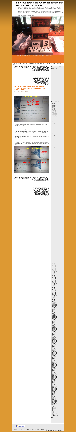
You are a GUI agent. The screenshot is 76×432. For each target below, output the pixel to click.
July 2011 (53, 285)
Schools (53, 411)
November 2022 (54, 150)
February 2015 (54, 242)
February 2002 (54, 398)
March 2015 (54, 241)
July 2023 (53, 142)
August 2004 (54, 368)
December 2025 (54, 113)
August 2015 (54, 236)
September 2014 (54, 247)
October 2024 (54, 127)
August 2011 (54, 284)
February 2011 (54, 290)
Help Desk (53, 410)
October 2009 (54, 306)
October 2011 (54, 282)
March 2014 (54, 253)
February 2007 (54, 338)
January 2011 (54, 291)
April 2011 (53, 288)
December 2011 (54, 280)
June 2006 (53, 346)
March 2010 (54, 301)
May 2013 (53, 263)
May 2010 (53, 299)
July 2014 (53, 249)
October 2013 (54, 258)
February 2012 (54, 278)
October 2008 (54, 318)
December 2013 (54, 256)
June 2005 (53, 358)
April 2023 (53, 145)
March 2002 (54, 397)
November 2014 (54, 245)
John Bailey (26, 91)
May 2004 (53, 371)
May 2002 (53, 395)
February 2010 (54, 302)
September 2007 (54, 331)
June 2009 (53, 310)
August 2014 (54, 248)
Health (53, 409)
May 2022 (53, 156)
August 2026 (54, 105)
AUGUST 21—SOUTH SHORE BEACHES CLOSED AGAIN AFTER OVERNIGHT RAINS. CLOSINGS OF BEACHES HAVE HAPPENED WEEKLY (57, 78)
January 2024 (54, 136)
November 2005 (54, 353)
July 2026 (53, 106)
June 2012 (53, 274)
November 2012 (54, 269)
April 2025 (53, 121)
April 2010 (53, 300)
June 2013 (53, 262)
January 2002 (54, 399)
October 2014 (54, 246)
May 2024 (53, 132)
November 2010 (54, 293)
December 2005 (54, 352)
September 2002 (54, 391)
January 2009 (54, 315)
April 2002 (53, 396)
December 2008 (54, 316)
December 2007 (54, 328)
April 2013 (53, 264)
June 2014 (53, 250)
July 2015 (53, 237)
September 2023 (54, 140)
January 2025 (54, 124)
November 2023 (54, 138)
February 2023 (54, 147)
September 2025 (54, 116)
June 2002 (53, 394)
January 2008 (54, 327)
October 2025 (54, 115)
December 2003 (54, 376)
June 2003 (53, 382)
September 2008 (54, 319)
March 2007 (54, 337)
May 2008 (53, 323)
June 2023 (53, 143)
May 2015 (53, 239)
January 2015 (54, 243)
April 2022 (53, 157)
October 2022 (54, 151)
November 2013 (54, 257)
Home (15, 55)
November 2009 (54, 305)
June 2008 (53, 322)
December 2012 (54, 268)
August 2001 (54, 404)
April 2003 (53, 384)
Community (54, 407)
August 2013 (54, 260)
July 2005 (53, 357)
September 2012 (54, 271)
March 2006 (54, 349)
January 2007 (54, 339)
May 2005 (53, 359)
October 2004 (54, 366)
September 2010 (54, 295)
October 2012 (54, 270)
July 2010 (53, 297)
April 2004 (53, 372)
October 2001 (54, 402)
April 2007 (53, 336)
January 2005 (54, 363)
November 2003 (54, 377)
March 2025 (54, 122)
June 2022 (53, 155)
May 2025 (53, 120)
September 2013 (54, 259)
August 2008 (54, 320)
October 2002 (54, 390)
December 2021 (54, 161)
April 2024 (53, 133)
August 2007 (54, 332)
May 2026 (53, 108)
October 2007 (54, 330)
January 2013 (54, 267)
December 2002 (54, 388)
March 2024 (54, 134)
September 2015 (54, 235)
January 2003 (54, 387)
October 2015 (54, 234)
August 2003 (54, 380)
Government (54, 408)
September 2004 (54, 367)
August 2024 (54, 129)
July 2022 (53, 154)
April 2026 (53, 109)
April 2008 (53, 324)
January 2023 (54, 148)
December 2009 (54, 304)
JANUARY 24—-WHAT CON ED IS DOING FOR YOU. (42, 55)
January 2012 (54, 279)
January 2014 (54, 255)
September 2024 (54, 128)
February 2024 (54, 135)
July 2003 (53, 381)
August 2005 (54, 356)
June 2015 (53, 238)
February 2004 (54, 374)
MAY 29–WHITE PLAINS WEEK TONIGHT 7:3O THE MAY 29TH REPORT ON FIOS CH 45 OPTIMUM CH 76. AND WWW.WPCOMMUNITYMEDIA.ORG (34, 60)
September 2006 (54, 343)
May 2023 (53, 144)
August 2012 (54, 272)
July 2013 (53, 261)
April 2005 (53, 360)
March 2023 (54, 146)
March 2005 (54, 361)
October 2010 (54, 294)
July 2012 (53, 273)
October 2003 (54, 378)
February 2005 (54, 362)
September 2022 (54, 152)
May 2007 (53, 335)
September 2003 (54, 379)
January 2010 (54, 303)
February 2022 (54, 159)
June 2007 (53, 334)
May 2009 (53, 311)
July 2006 (53, 345)
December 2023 (54, 137)
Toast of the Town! (54, 413)
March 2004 (54, 373)
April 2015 (53, 240)
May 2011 (53, 287)
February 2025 (54, 123)
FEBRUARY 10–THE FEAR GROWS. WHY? (24, 55)
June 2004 (53, 370)
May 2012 (53, 275)
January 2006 (54, 351)
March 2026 (54, 110)
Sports (53, 412)
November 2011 (54, 281)
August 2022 (54, 153)
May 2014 (53, 251)
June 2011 (53, 286)
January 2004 (54, 375)
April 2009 (53, 312)
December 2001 (54, 400)
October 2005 (54, 354)
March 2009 (54, 313)
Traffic (53, 414)
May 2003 (53, 383)
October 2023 (54, 139)
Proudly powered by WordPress (50, 430)
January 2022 (54, 160)
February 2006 (54, 350)
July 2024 (53, 130)
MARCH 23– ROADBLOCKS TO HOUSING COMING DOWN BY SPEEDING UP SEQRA (29, 57)
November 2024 (54, 126)
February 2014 (54, 254)
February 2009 (54, 314)
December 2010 (54, 292)
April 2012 (53, 276)
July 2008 (53, 321)
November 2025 (54, 114)
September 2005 (54, 355)
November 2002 (54, 389)
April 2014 (53, 252)
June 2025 (53, 119)
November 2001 (54, 401)
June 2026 (53, 107)
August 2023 (54, 141)
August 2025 (54, 117)
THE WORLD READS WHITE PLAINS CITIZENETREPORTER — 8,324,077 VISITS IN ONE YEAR (32, 429)
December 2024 (54, 125)
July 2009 (53, 309)
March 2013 (54, 265)
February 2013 (54, 266)
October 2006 (54, 342)
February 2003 (54, 386)
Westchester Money (55, 415)
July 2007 (53, 333)
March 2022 (54, 158)
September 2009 (54, 307)
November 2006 (54, 341)
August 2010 (54, 296)
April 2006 (53, 348)
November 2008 (54, 317)
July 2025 (53, 118)
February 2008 (54, 326)
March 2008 (54, 325)
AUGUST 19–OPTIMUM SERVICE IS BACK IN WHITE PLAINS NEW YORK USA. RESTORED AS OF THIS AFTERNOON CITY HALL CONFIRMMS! (57, 98)
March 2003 (54, 385)
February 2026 (54, 111)
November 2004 (54, 365)
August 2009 (54, 308)
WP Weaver (60, 430)
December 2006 (54, 340)
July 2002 (53, 393)
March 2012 (54, 277)
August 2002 (54, 392)
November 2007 (54, 329)
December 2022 (54, 149)
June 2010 (53, 298)
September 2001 (54, 403)
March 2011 (54, 289)
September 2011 (54, 283)
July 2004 (53, 369)
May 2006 (53, 347)
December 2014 (54, 244)
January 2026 (54, 112)
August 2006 (54, 344)
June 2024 (53, 131)
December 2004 (54, 364)
